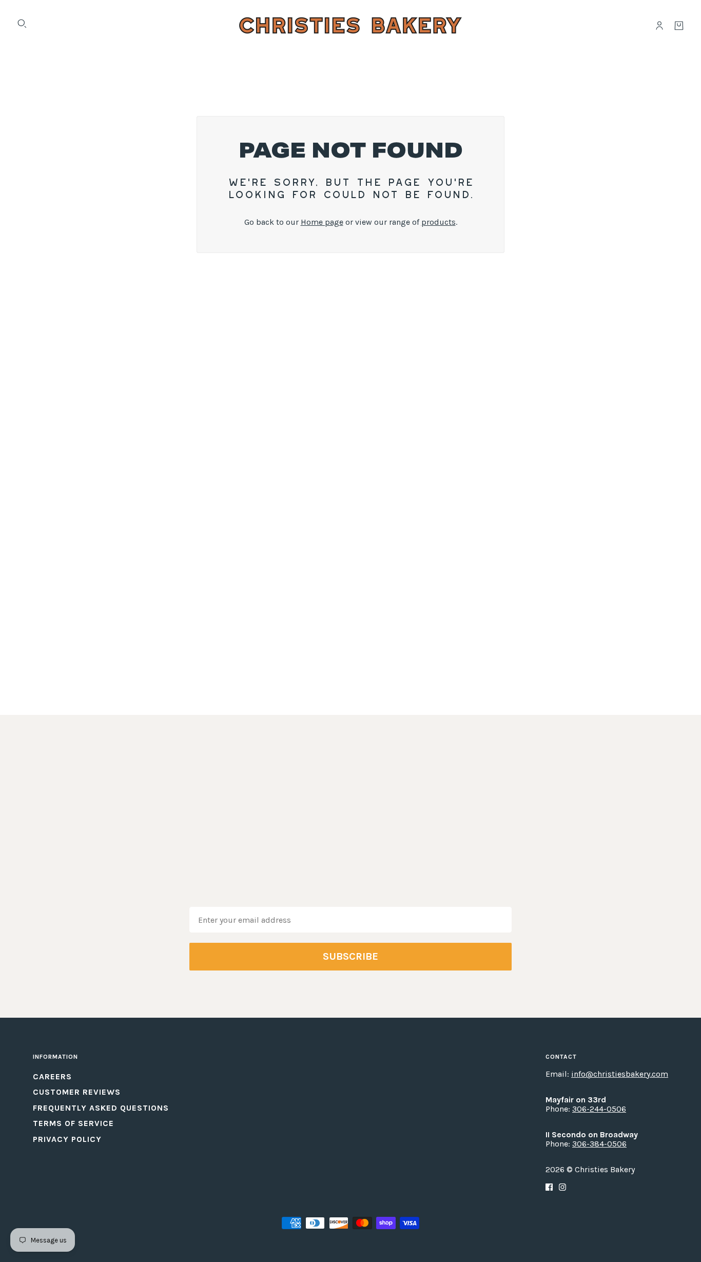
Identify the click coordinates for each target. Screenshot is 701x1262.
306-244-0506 (599, 1109)
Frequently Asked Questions (101, 1108)
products (438, 222)
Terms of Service (73, 1123)
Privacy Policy (67, 1139)
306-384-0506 (599, 1144)
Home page (322, 222)
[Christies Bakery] (350, 25)
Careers (52, 1076)
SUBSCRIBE (350, 956)
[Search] (22, 23)
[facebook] (549, 1187)
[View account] (659, 25)
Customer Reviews (77, 1092)
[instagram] (562, 1187)
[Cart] (679, 25)
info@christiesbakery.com (619, 1074)
